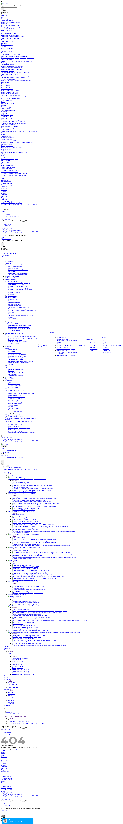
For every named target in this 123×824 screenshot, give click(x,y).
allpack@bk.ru (6, 219)
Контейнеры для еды (18, 497)
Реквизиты (4, 762)
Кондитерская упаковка (19, 537)
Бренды (3, 755)
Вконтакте (7, 224)
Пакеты (14, 563)
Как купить (11, 682)
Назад (11, 474)
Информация (5, 771)
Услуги (10, 653)
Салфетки (15, 599)
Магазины (4, 768)
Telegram (7, 225)
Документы (4, 770)
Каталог (10, 475)
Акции (3, 752)
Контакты (4, 766)
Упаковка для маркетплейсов (20, 482)
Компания (11, 692)
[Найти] (2, 9)
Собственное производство (20, 658)
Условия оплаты (6, 776)
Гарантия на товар (6, 779)
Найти (3, 815)
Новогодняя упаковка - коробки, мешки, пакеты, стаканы (29, 635)
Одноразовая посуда (18, 514)
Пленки (14, 585)
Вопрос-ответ (5, 791)
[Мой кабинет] (1, 459)
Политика (4, 781)
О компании (4, 760)
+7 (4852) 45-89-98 (6, 201)
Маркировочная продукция (20, 550)
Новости (3, 765)
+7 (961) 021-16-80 (19, 204)
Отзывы (3, 763)
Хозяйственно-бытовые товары (21, 609)
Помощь (3, 783)
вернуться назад (6, 749)
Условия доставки (6, 778)
